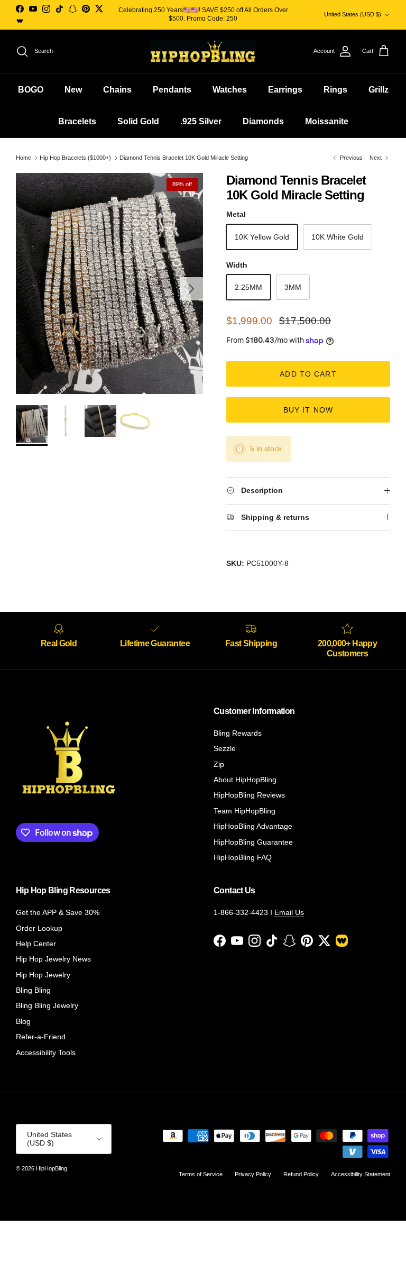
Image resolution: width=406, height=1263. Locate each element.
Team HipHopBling (244, 811)
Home (23, 157)
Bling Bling (33, 990)
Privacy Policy (253, 1174)
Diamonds (263, 121)
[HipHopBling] (203, 51)
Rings (335, 89)
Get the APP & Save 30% (57, 912)
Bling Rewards (238, 733)
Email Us (289, 912)
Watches (230, 89)
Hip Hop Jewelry (43, 975)
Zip (219, 764)
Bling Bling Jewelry (47, 1005)
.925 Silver (201, 121)
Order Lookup (39, 928)
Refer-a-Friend (41, 1036)
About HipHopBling (245, 779)
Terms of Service (201, 1174)
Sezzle (225, 748)
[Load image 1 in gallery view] (109, 284)
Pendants (172, 89)
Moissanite (326, 121)
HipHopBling (51, 1168)
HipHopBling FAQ (243, 857)
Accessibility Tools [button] (46, 1052)
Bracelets (77, 121)
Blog (23, 1021)
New (73, 89)
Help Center (36, 943)
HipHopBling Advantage (253, 826)
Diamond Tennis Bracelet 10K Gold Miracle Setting (183, 157)
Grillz (378, 89)
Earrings (285, 89)
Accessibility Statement (360, 1174)
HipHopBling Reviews (249, 795)
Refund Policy (301, 1174)
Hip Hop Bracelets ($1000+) (75, 157)
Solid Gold (138, 121)
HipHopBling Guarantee (253, 842)
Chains (117, 89)
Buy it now (308, 410)
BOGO (30, 89)
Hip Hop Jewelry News (53, 959)
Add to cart (308, 374)
